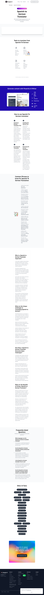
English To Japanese (22, 502)
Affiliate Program (19, 575)
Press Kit (19, 580)
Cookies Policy (29, 590)
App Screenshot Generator (22, 489)
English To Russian (22, 507)
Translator (10, 5)
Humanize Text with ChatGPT (12, 582)
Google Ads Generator (12, 580)
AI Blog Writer (11, 579)
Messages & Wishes (30, 579)
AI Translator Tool (12, 577)
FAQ (18, 577)
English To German (22, 510)
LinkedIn (37, 574)
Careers (19, 581)
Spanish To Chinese (22, 494)
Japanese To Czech (18, 523)
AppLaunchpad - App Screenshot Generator (12, 584)
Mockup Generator (18, 492)
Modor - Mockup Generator (11, 587)
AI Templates (11, 576)
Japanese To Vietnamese (22, 531)
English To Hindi (26, 500)
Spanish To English (26, 497)
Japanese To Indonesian (22, 526)
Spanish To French (17, 497)
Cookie (8, 591)
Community (20, 582)
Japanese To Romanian (22, 513)
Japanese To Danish (22, 520)
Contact (19, 578)
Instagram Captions (30, 577)
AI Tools (10, 574)
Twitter (37, 573)
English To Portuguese (22, 505)
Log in (28, 1)
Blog (21, 1)
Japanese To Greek (26, 523)
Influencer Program (21, 573)
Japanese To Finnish (22, 518)
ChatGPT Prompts (29, 576)
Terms (2, 591)
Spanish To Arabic (26, 492)
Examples (24, 1)
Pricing (19, 1)
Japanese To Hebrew (21, 528)
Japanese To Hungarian (22, 515)
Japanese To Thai (22, 533)
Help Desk (19, 584)
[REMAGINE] (4, 572)
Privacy (5, 591)
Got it (31, 592)
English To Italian (18, 500)
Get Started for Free (34, 1)
